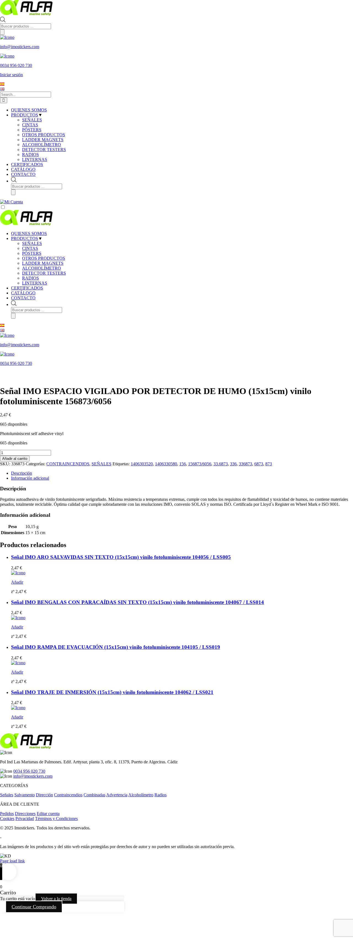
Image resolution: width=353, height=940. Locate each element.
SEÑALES (32, 243)
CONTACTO (23, 298)
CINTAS (30, 248)
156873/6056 (199, 463)
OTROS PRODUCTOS (43, 258)
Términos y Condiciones (56, 818)
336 (233, 463)
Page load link (12, 861)
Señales (6, 795)
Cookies (7, 818)
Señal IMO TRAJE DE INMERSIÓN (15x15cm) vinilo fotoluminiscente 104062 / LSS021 (112, 692)
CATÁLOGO (23, 293)
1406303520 (142, 463)
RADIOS (30, 278)
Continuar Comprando (34, 906)
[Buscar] (2, 32)
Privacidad (24, 818)
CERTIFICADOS (27, 288)
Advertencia (116, 795)
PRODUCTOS (24, 238)
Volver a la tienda (56, 898)
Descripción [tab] (21, 473)
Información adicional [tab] (30, 478)
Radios (160, 795)
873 (268, 463)
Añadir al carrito (14, 459)
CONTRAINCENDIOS (67, 463)
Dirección (44, 795)
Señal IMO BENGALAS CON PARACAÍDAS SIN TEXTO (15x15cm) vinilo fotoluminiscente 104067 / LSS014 (137, 602)
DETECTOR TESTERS (44, 273)
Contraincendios (68, 795)
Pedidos (7, 813)
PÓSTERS (31, 253)
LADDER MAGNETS (42, 263)
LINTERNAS (34, 283)
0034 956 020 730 (29, 771)
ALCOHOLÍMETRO (41, 268)
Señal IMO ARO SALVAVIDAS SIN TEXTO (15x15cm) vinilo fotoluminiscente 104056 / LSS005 (121, 557)
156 (182, 463)
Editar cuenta (48, 813)
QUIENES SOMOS (29, 233)
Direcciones (25, 813)
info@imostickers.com (32, 776)
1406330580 (166, 463)
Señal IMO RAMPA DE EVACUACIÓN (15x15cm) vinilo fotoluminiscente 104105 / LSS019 (115, 647)
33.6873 (220, 463)
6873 (258, 463)
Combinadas (94, 795)
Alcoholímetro (140, 795)
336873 (245, 463)
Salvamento (24, 795)
